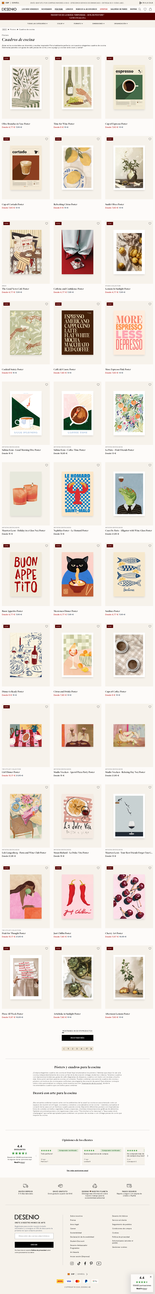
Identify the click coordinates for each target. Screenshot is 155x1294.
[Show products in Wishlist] (145, 9)
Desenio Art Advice (120, 1216)
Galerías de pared (119, 9)
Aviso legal (74, 1224)
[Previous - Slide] (36, 1156)
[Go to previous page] (64, 1049)
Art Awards (74, 1252)
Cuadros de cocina (27, 29)
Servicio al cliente (119, 1220)
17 (87, 1049)
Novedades (47, 9)
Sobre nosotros (76, 1216)
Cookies (115, 1233)
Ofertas (104, 9)
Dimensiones (98, 24)
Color (59, 24)
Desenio (84, 1287)
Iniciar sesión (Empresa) (80, 1256)
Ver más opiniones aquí (77, 1170)
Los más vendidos (30, 9)
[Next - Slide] (148, 1156)
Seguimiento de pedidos (122, 1224)
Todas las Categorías (36, 24)
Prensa (73, 1220)
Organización (120, 24)
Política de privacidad (38, 1250)
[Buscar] (139, 9)
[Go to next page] (91, 1049)
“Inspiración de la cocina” (91, 1083)
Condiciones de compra (122, 1229)
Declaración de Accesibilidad (82, 1237)
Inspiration (135, 9)
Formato (77, 24)
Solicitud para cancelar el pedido (122, 1242)
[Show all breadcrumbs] (4, 29)
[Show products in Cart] (150, 9)
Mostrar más (77, 1038)
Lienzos (69, 9)
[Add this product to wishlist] (46, 58)
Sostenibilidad (76, 1233)
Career (73, 1229)
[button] (142, 1283)
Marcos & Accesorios (86, 9)
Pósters (59, 9)
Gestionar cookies (119, 1247)
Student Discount (77, 1241)
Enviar (34, 1245)
